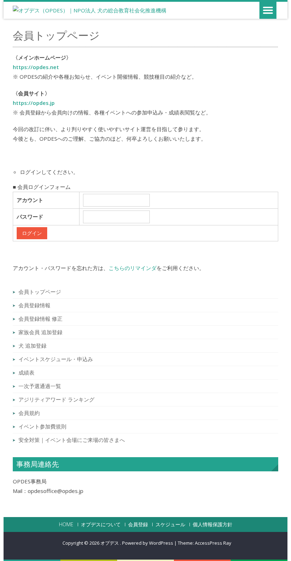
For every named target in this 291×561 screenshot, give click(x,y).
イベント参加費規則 (42, 426)
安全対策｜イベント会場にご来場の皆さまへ (71, 439)
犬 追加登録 (32, 345)
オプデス (110, 543)
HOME (66, 524)
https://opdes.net (36, 67)
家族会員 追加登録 (40, 332)
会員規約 (29, 412)
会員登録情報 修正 (40, 318)
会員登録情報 (34, 305)
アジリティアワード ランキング (56, 399)
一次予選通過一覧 (39, 385)
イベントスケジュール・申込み (55, 359)
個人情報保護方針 (212, 524)
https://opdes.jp (34, 102)
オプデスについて (101, 524)
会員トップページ (39, 291)
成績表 (26, 372)
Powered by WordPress (147, 543)
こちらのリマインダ (133, 267)
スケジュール (170, 524)
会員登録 (138, 524)
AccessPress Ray (213, 543)
